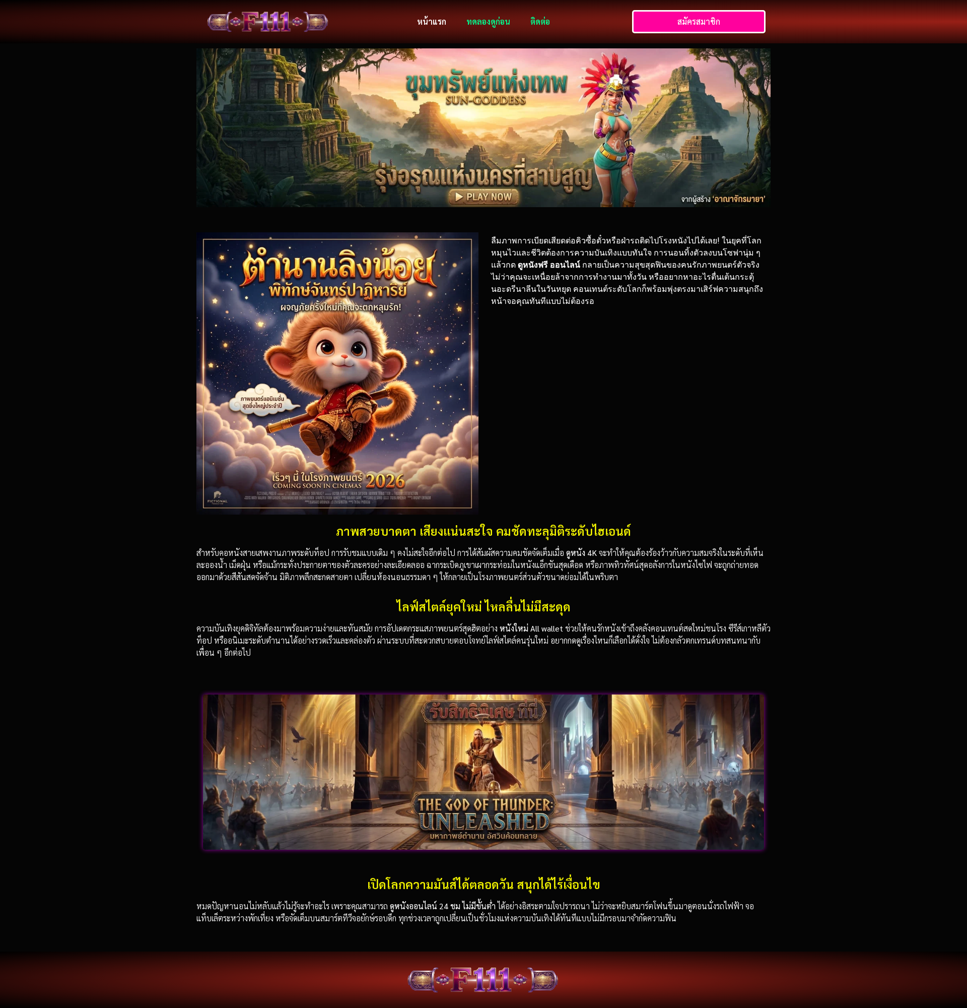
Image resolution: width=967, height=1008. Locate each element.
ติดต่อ (540, 21)
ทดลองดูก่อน (488, 21)
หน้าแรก (431, 21)
